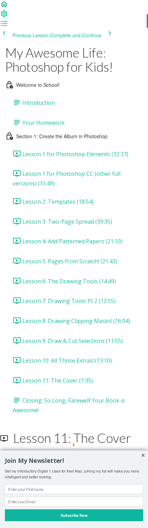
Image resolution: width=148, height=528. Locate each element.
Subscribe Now (74, 515)
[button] (4, 6)
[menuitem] (4, 15)
